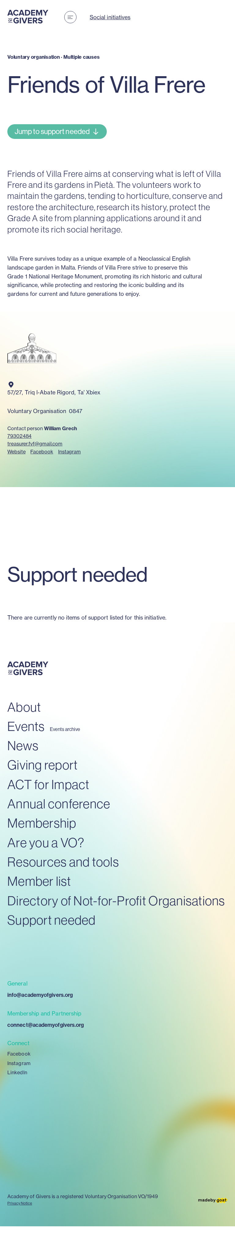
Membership (41, 823)
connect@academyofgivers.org (45, 1024)
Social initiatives (110, 17)
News (23, 745)
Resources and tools (63, 862)
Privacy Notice (19, 1203)
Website (16, 452)
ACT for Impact (48, 784)
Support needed (51, 920)
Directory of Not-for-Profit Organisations (116, 901)
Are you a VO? (45, 842)
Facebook (41, 452)
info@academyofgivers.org (40, 994)
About (24, 707)
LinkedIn (17, 1072)
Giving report (42, 765)
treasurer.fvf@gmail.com (34, 444)
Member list (39, 881)
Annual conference (58, 804)
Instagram (69, 452)
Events (26, 726)
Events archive (65, 729)
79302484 (19, 436)
